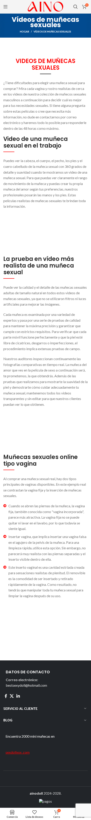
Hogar (24, 31)
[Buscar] (75, 6)
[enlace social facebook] (5, 696)
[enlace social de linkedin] (18, 696)
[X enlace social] (11, 696)
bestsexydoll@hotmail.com (26, 685)
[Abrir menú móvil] (5, 6)
